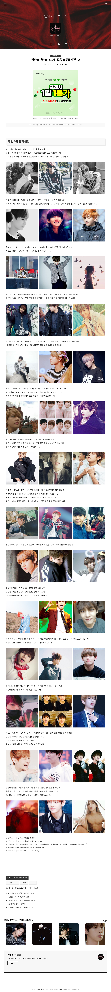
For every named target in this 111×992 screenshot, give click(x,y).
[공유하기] (14, 882)
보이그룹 (9, 888)
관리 (66, 44)
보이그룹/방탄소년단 (55, 56)
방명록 (51, 44)
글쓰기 (44, 44)
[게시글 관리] (16, 882)
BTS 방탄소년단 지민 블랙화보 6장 (20, 907)
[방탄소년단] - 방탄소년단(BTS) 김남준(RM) (23, 851)
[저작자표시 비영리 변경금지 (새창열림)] (33, 882)
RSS (59, 44)
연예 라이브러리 (55, 16)
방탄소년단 (19, 888)
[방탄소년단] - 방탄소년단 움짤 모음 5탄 (21, 838)
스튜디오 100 (62, 989)
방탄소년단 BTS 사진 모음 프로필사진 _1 (22, 900)
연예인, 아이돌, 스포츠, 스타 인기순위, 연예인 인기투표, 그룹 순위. (27, 958)
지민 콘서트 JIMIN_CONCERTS (19, 897)
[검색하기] (106, 4)
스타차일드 (40, 989)
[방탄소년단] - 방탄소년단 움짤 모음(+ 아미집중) (24, 841)
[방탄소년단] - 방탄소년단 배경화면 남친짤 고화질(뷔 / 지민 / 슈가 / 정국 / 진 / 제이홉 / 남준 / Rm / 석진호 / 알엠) (47, 844)
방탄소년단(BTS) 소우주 (16, 904)
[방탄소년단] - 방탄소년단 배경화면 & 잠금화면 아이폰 (26, 847)
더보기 (105, 921)
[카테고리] (5, 4)
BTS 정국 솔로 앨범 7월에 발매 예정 (20, 893)
